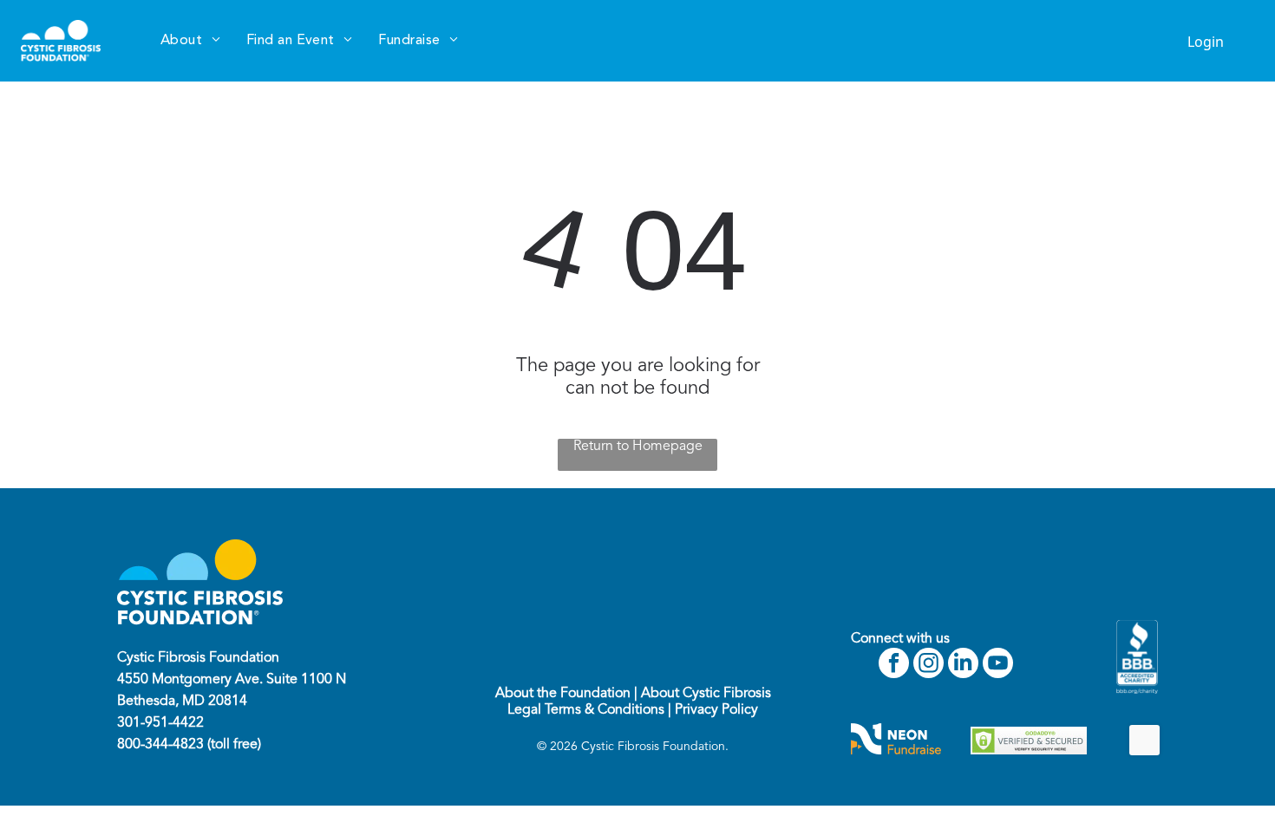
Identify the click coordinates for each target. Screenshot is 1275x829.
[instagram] (928, 665)
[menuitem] (190, 41)
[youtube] (998, 665)
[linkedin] (963, 665)
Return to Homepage (638, 447)
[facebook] (894, 665)
